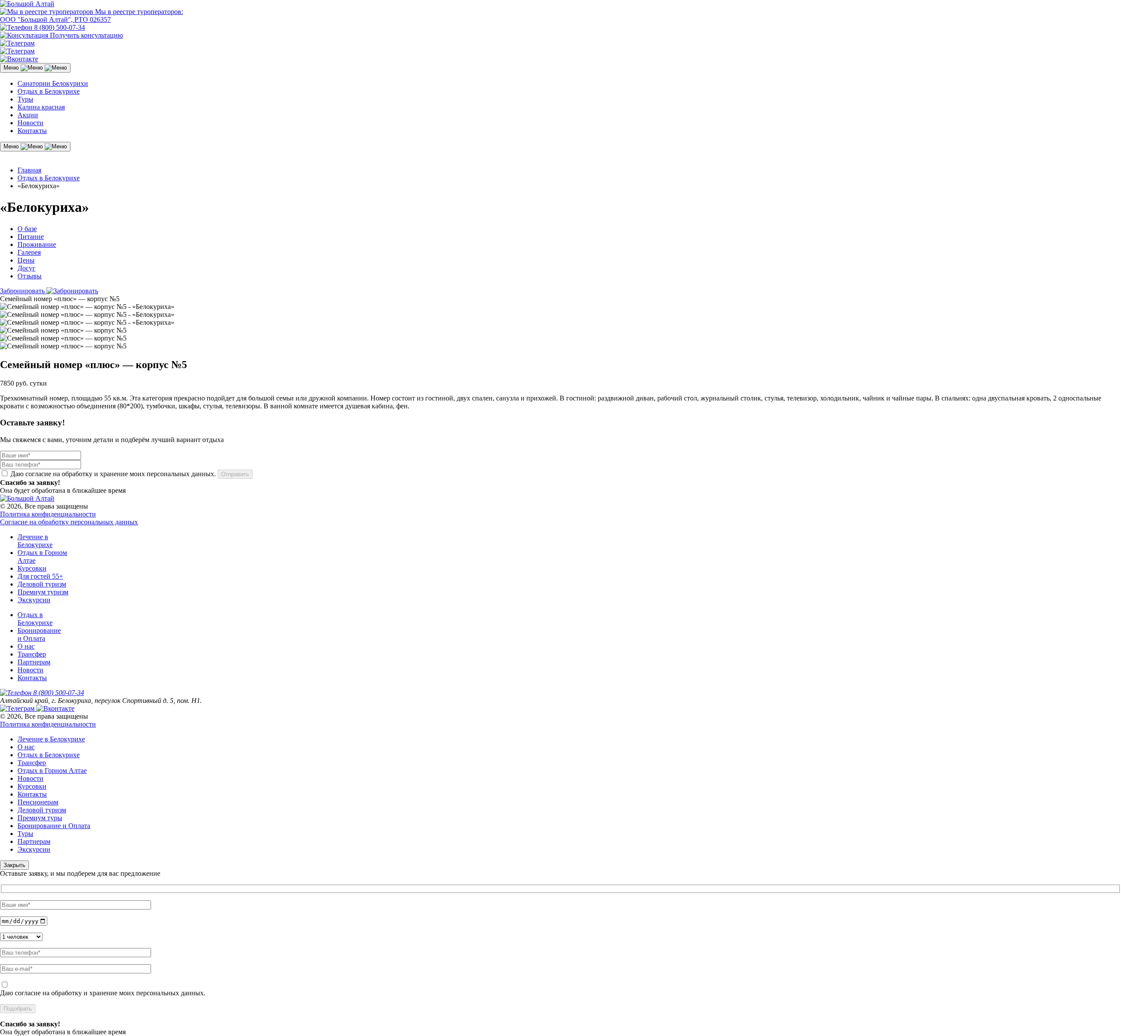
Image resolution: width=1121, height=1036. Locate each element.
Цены (26, 260)
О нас (26, 646)
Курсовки (32, 568)
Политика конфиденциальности (48, 514)
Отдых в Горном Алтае (52, 770)
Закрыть (14, 865)
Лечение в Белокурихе (35, 540)
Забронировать (23, 291)
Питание (31, 236)
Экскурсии (34, 600)
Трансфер (32, 654)
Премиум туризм (43, 592)
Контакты (32, 130)
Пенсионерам (38, 802)
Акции (28, 115)
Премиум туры (40, 818)
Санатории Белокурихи (53, 83)
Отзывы (30, 276)
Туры (25, 99)
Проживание (37, 244)
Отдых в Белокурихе (49, 91)
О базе (27, 228)
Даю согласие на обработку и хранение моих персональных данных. (102, 993)
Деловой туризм (42, 584)
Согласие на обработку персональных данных (69, 522)
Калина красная (41, 107)
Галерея (29, 252)
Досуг (26, 268)
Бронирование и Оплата (39, 634)
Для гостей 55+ (40, 576)
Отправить (235, 474)
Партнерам (34, 662)
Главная (29, 170)
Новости (30, 122)
